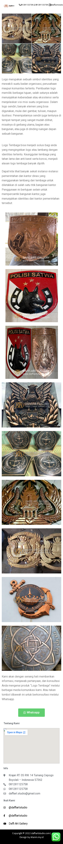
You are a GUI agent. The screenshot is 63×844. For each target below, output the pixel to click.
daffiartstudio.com (40, 833)
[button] (31, 712)
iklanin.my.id (37, 837)
